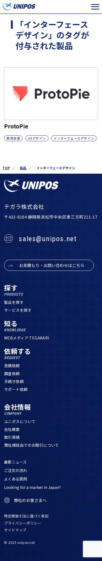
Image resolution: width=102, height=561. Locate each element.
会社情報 (17, 409)
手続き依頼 (14, 381)
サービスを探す (18, 310)
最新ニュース (15, 462)
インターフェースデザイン (74, 138)
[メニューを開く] (95, 7)
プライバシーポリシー (22, 523)
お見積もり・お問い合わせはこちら (51, 265)
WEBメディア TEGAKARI (26, 338)
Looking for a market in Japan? (32, 487)
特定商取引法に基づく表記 (26, 516)
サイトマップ (15, 529)
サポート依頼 (16, 389)
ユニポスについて (19, 421)
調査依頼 (12, 373)
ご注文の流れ (15, 470)
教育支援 (13, 138)
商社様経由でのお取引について (31, 445)
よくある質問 (15, 479)
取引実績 (12, 437)
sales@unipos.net (48, 239)
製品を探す (14, 302)
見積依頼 (12, 365)
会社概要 (12, 429)
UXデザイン (37, 138)
